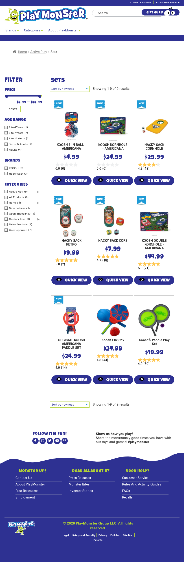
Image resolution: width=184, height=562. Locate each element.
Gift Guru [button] (154, 12)
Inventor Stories (81, 491)
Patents (98, 540)
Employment (25, 497)
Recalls (127, 497)
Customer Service (168, 3)
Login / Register (140, 3)
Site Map (128, 535)
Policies (115, 535)
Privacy (103, 535)
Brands (10, 30)
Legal (66, 535)
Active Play (38, 52)
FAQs (126, 491)
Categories (32, 30)
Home (22, 52)
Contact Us (23, 478)
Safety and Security (83, 535)
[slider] (6, 94)
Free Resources (26, 491)
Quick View (76, 181)
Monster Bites (79, 484)
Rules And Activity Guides (141, 484)
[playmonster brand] (48, 15)
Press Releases (80, 478)
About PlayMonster (63, 30)
